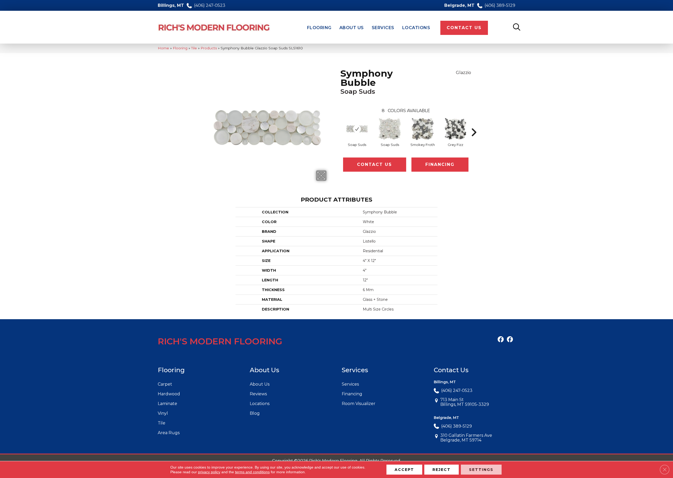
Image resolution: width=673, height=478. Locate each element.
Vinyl (163, 413)
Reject (441, 469)
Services (350, 384)
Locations (259, 403)
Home (163, 48)
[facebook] (500, 339)
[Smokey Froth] (422, 129)
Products (209, 48)
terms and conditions (252, 472)
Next (474, 124)
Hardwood (169, 393)
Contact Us (374, 164)
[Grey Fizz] (455, 129)
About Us (259, 384)
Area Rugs (169, 432)
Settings (481, 469)
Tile (194, 48)
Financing (440, 164)
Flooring (180, 48)
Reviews (258, 393)
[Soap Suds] (357, 129)
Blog (255, 413)
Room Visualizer (358, 403)
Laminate (167, 403)
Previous (338, 124)
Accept (404, 469)
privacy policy (209, 472)
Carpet (165, 384)
